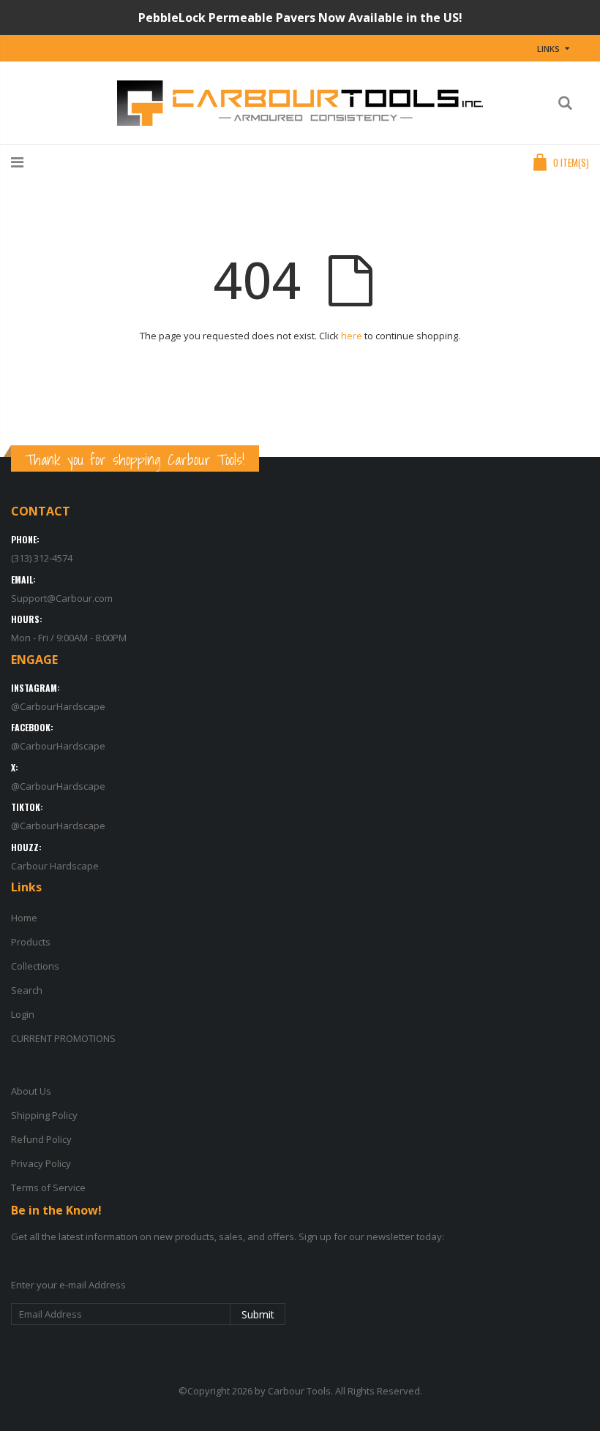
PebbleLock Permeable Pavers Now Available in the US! (300, 17)
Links (548, 48)
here (351, 335)
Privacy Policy (41, 1163)
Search (26, 990)
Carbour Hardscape (55, 865)
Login (22, 1014)
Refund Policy (41, 1139)
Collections (35, 966)
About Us (31, 1091)
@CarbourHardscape (58, 706)
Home (24, 917)
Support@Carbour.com (62, 598)
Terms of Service (48, 1187)
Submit (257, 1314)
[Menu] (17, 162)
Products (30, 941)
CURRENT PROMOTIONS (63, 1038)
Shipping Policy (44, 1115)
